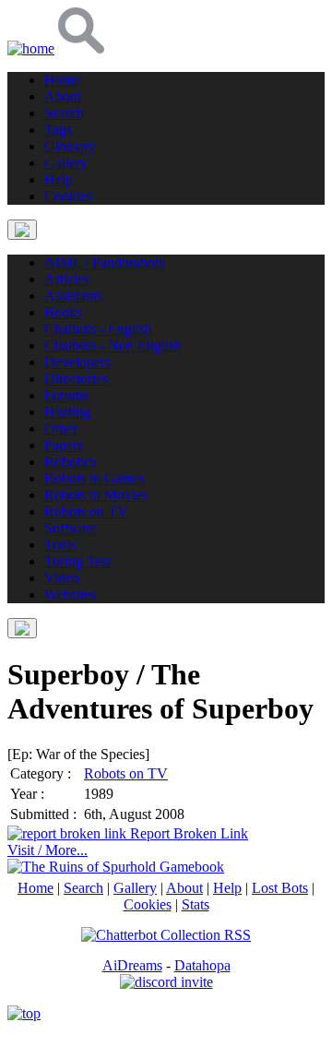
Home (35, 888)
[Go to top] (24, 1013)
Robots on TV (126, 773)
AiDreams (132, 965)
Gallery (135, 888)
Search (83, 888)
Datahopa (202, 965)
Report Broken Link (187, 833)
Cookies (148, 904)
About (184, 888)
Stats (195, 904)
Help (227, 888)
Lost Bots (280, 888)
